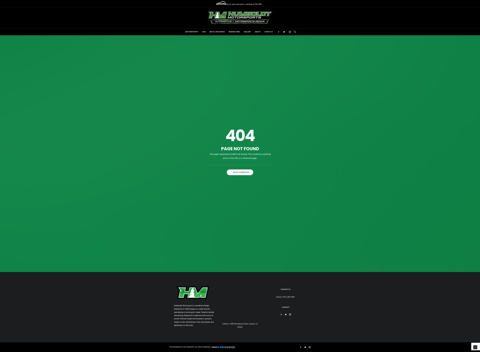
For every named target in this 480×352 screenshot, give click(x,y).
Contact (268, 32)
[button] (279, 31)
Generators (234, 32)
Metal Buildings (217, 32)
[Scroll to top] (475, 347)
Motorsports (191, 32)
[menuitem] (192, 31)
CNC (204, 32)
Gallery (247, 32)
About (258, 32)
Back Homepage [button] (241, 172)
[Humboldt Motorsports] (240, 18)
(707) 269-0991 (288, 297)
